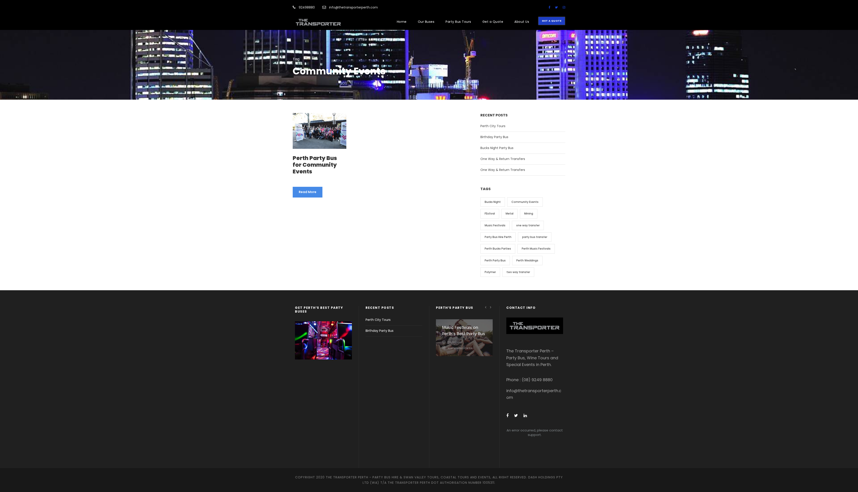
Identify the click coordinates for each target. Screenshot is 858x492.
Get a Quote (492, 21)
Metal (509, 213)
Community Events (524, 202)
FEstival (490, 213)
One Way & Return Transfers (502, 159)
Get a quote (551, 21)
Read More (307, 192)
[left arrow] (486, 307)
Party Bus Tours (458, 21)
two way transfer (518, 272)
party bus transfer (534, 237)
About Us (521, 21)
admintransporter (460, 348)
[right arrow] (490, 307)
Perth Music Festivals (536, 248)
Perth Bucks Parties (498, 248)
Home (402, 21)
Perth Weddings (527, 260)
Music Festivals (495, 225)
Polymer (490, 272)
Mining (528, 213)
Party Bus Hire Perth (498, 237)
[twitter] (556, 7)
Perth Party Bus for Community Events (315, 164)
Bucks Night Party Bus (496, 148)
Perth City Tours (492, 126)
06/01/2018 (455, 342)
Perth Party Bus (495, 260)
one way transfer (528, 225)
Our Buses (426, 21)
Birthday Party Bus (494, 137)
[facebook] (549, 7)
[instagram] (564, 7)
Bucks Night (493, 202)
